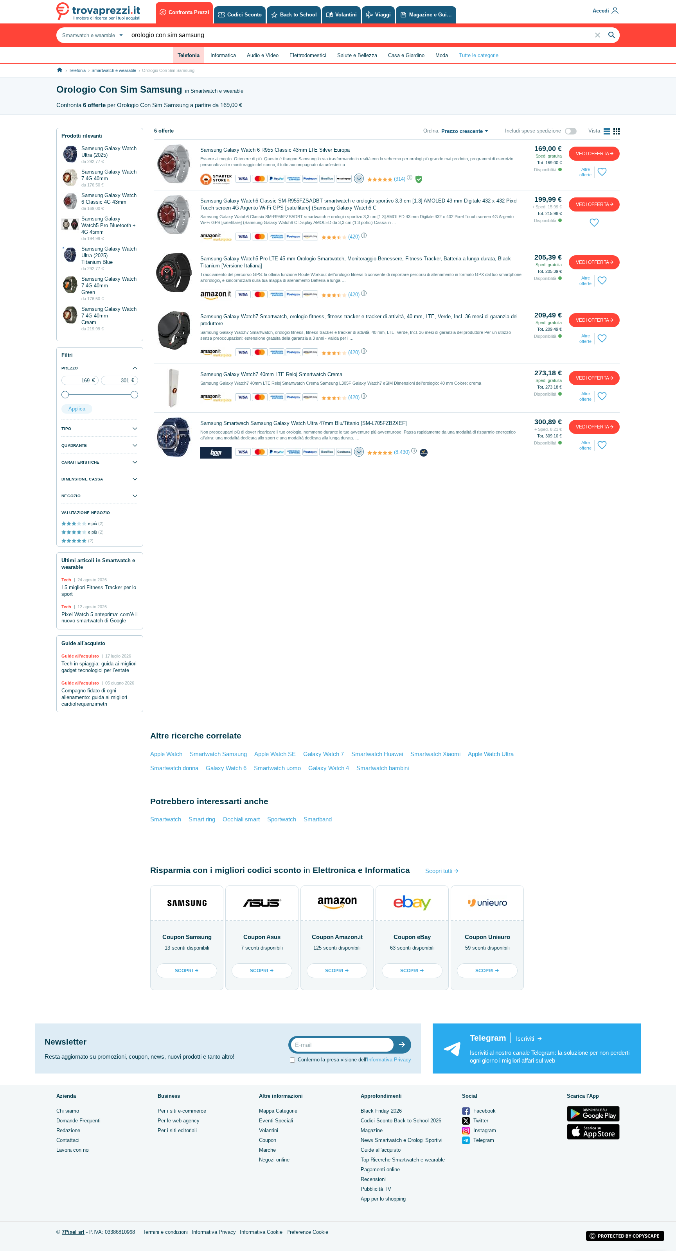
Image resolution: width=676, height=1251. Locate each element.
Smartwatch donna (174, 768)
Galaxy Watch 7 (323, 754)
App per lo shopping (383, 1199)
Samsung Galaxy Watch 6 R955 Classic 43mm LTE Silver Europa (275, 150)
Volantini (268, 1130)
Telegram (483, 1140)
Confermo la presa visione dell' (354, 1060)
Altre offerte (585, 172)
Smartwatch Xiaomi (435, 754)
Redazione (68, 1130)
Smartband (318, 819)
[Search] (612, 35)
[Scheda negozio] (216, 179)
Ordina (430, 131)
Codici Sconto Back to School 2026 (401, 1121)
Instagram (484, 1130)
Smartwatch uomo (277, 768)
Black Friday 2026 (381, 1111)
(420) (354, 237)
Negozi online (274, 1160)
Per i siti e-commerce (182, 1111)
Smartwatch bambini (382, 768)
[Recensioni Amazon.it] (334, 237)
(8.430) (402, 452)
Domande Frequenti (78, 1121)
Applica (76, 409)
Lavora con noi (73, 1150)
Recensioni (373, 1179)
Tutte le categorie (478, 55)
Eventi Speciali (276, 1121)
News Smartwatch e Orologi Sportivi (401, 1140)
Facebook (484, 1111)
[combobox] (91, 35)
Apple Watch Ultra (491, 754)
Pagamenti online (380, 1169)
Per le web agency (179, 1121)
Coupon (267, 1140)
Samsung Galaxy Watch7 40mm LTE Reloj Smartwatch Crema (271, 374)
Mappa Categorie (278, 1111)
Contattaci (67, 1140)
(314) (399, 179)
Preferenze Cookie (307, 1232)
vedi (592, 153)
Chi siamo (67, 1111)
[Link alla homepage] (59, 70)
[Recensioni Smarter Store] (379, 179)
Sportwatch (281, 819)
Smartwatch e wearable (114, 70)
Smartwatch (165, 819)
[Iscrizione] (403, 1045)
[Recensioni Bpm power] (379, 452)
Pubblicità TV (376, 1189)
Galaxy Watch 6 (226, 768)
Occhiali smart (241, 819)
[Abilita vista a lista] (607, 131)
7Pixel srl (73, 1232)
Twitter (480, 1121)
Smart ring (202, 819)
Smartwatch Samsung (218, 754)
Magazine (372, 1130)
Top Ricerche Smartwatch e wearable (403, 1160)
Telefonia (77, 70)
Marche (267, 1150)
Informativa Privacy (389, 1060)
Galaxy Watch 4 (328, 768)
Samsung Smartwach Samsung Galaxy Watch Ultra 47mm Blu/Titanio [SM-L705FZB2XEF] (303, 423)
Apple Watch (166, 754)
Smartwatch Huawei (377, 754)
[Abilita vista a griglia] (616, 131)
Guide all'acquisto (381, 1150)
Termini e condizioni (165, 1232)
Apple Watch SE (275, 754)
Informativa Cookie (261, 1232)
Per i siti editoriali (177, 1130)
